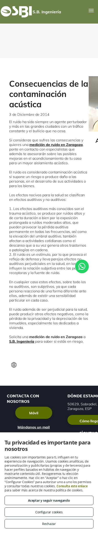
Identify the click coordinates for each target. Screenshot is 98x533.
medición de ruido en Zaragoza (56, 144)
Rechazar (49, 524)
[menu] (91, 10)
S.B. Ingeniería (21, 341)
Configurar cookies (49, 512)
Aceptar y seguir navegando (49, 500)
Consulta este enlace (72, 486)
